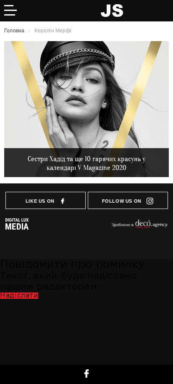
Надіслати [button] (19, 296)
